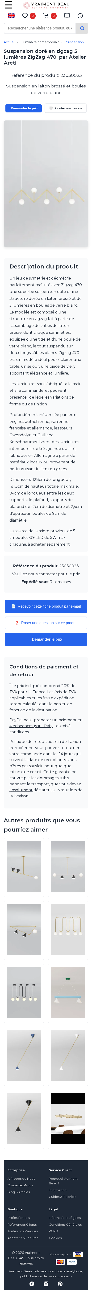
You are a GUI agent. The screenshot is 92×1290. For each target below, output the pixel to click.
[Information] (80, 16)
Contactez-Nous (20, 1185)
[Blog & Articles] (67, 16)
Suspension (75, 42)
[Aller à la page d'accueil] (46, 6)
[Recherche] (82, 28)
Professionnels (19, 1218)
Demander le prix (24, 108)
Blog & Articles (19, 1192)
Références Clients (22, 1224)
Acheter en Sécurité (23, 1238)
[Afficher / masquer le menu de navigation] (8, 8)
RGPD (53, 1231)
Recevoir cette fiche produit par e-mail (46, 606)
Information (58, 1190)
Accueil (9, 42)
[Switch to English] (12, 15)
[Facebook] (31, 1284)
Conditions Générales (65, 1224)
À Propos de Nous (21, 1178)
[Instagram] (46, 1284)
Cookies (55, 1238)
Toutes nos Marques (23, 1231)
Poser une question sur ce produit (46, 623)
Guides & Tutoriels (62, 1197)
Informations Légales (65, 1218)
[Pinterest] (60, 1284)
